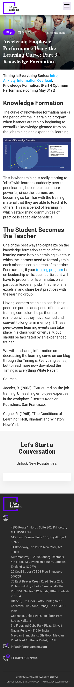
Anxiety (9, 80)
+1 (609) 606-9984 (24, 658)
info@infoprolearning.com (29, 647)
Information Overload (34, 80)
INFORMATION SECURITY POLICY (56, 682)
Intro (54, 75)
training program (49, 270)
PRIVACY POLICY (32, 682)
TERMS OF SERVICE (14, 682)
